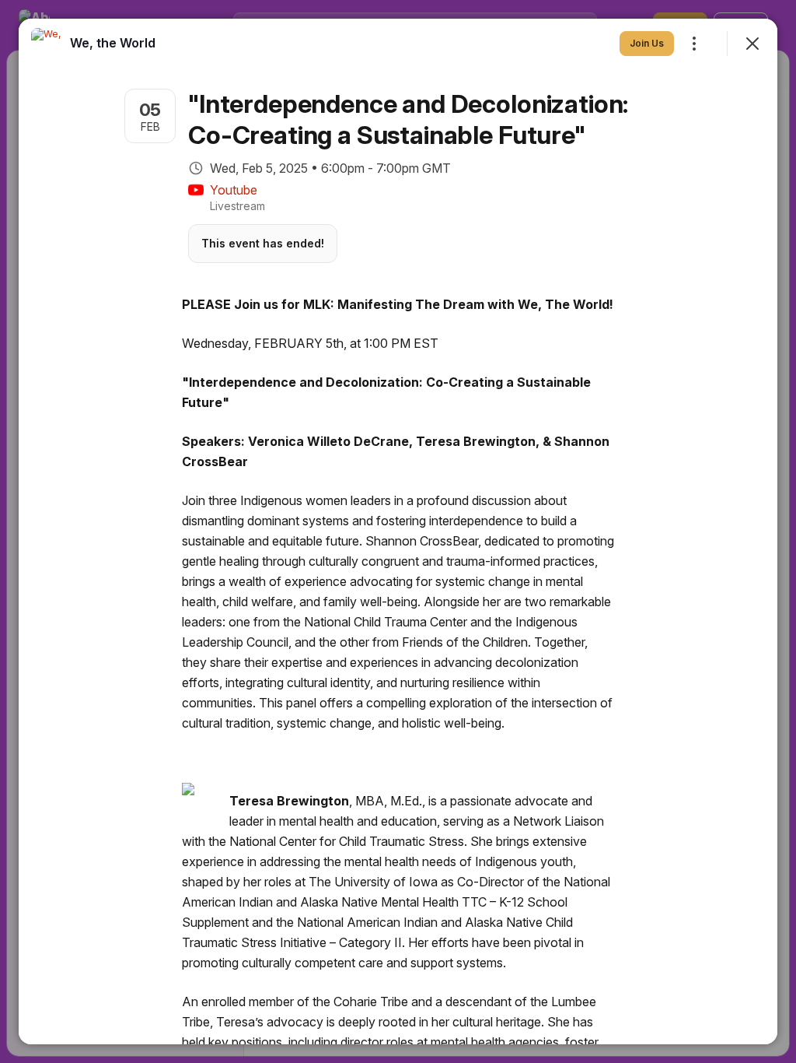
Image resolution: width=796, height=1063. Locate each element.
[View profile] (46, 43)
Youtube (233, 190)
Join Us (647, 43)
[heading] (112, 42)
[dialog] (398, 531)
